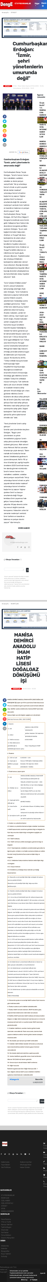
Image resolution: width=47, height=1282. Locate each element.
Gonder (28, 570)
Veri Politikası (5, 1167)
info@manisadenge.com (19, 542)
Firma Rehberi (6, 1235)
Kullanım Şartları (26, 1162)
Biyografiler (5, 1251)
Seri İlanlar (5, 1233)
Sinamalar (4, 1230)
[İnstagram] (10, 1154)
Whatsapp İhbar (25, 1165)
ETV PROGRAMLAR (23, 3)
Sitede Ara (5, 1246)
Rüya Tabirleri (6, 1254)
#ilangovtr (14, 1079)
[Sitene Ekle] (30, 1154)
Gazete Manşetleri (7, 1238)
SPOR (3, 1209)
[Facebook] (2, 1154)
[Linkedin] (18, 1154)
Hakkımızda (5, 1162)
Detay (24, 1280)
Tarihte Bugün (6, 1227)
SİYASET (14, 12)
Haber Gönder (25, 1167)
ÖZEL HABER (5, 1201)
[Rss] (22, 1154)
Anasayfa (5, 12)
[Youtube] (14, 1154)
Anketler (4, 1249)
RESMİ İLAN (15, 604)
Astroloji (4, 1256)
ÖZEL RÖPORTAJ (7, 1203)
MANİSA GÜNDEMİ (7, 1211)
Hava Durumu (6, 1219)
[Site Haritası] (26, 1154)
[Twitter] (6, 1154)
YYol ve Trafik (6, 1222)
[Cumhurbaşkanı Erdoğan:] (17, 102)
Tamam (34, 1280)
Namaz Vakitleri (6, 1225)
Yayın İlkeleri (5, 1165)
